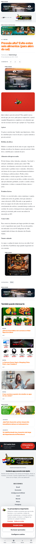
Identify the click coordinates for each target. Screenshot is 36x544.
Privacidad (10, 521)
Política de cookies (19, 521)
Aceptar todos (18, 525)
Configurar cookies (18, 534)
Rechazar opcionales (18, 530)
